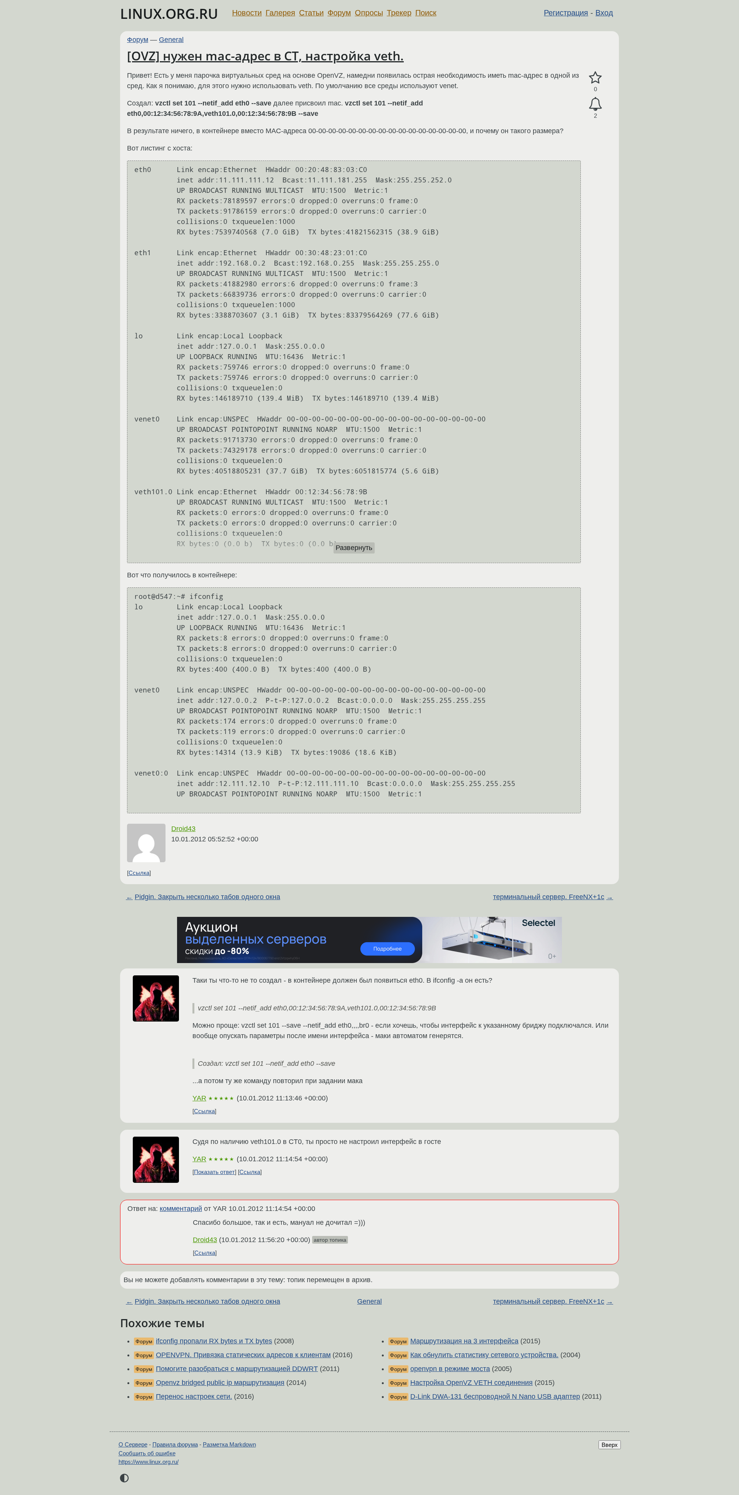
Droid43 (183, 829)
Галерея (280, 12)
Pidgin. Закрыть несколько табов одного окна (207, 897)
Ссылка (139, 873)
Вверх (610, 1444)
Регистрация (566, 12)
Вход (604, 12)
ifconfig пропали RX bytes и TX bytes (214, 1341)
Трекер (399, 12)
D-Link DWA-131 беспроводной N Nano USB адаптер (495, 1396)
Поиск (425, 12)
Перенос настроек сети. (194, 1396)
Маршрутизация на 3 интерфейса (464, 1341)
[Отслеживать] (595, 104)
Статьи (311, 12)
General (171, 39)
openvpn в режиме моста (450, 1369)
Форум (339, 12)
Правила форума (175, 1444)
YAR (199, 1098)
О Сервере (133, 1444)
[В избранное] (595, 78)
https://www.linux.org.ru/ (149, 1461)
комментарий (181, 1208)
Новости (247, 12)
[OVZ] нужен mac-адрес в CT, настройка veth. (265, 55)
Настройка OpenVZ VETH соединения (471, 1382)
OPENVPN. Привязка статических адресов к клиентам (243, 1355)
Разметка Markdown (229, 1444)
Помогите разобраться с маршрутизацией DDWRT (237, 1369)
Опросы (369, 12)
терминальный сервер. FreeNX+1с (548, 897)
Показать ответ (214, 1172)
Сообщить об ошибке (147, 1453)
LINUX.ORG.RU (169, 13)
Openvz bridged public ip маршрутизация (220, 1382)
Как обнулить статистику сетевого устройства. (484, 1355)
